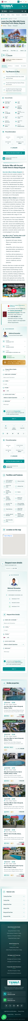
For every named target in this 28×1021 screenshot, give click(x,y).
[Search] (22, 11)
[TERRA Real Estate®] (14, 982)
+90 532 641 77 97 (15, 598)
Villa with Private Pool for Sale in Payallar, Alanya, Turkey (13, 772)
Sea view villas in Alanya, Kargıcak (12, 172)
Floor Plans (14, 50)
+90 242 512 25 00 (15, 602)
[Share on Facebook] (7, 433)
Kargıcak (15, 25)
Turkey (4, 25)
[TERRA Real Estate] (7, 6)
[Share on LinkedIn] (18, 433)
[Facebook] (6, 1005)
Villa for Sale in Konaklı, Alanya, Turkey (12, 834)
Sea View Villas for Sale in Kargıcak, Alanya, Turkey (14, 739)
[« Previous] (3, 36)
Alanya (9, 25)
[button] (3, 40)
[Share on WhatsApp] (23, 433)
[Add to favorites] (26, 1)
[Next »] (25, 36)
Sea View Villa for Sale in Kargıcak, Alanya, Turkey (13, 707)
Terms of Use (17, 411)
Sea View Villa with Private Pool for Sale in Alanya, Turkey (13, 866)
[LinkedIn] (14, 1005)
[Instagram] (21, 1005)
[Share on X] (12, 433)
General (5, 50)
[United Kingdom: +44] (4, 391)
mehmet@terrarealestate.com (15, 595)
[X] (10, 1005)
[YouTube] (17, 1005)
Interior (23, 50)
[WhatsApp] (25, 6)
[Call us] (22, 6)
